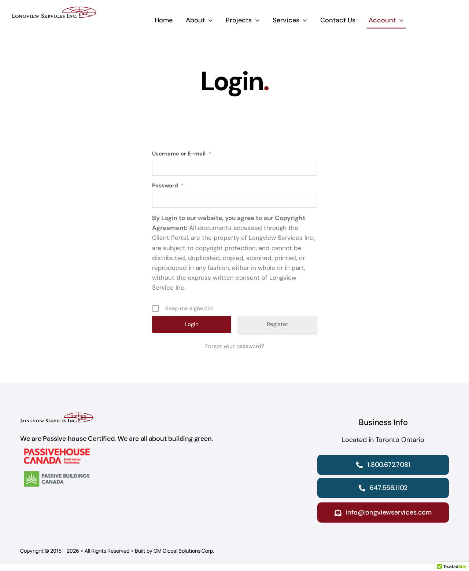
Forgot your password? (234, 346)
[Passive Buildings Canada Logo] (57, 475)
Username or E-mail (181, 153)
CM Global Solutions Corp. (184, 550)
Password (168, 185)
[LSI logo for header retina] (54, 10)
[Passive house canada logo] (57, 452)
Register (277, 324)
